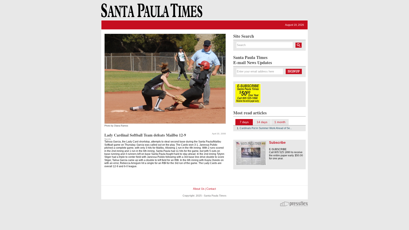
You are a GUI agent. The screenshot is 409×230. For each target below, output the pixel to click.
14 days (262, 122)
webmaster (294, 203)
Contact (211, 188)
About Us (198, 188)
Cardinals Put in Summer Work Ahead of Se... (266, 128)
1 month (279, 122)
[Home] (151, 12)
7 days (244, 122)
